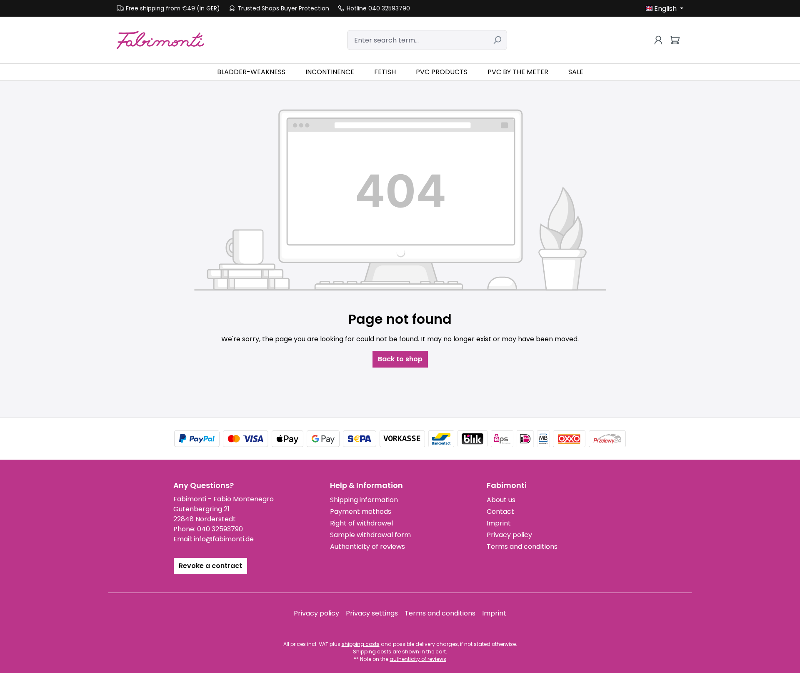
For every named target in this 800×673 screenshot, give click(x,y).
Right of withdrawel (361, 523)
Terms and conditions (522, 546)
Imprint (499, 523)
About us (501, 500)
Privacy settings (372, 613)
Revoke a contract (210, 565)
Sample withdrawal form (370, 535)
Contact (500, 511)
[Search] (497, 40)
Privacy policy (509, 535)
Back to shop (400, 359)
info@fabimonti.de (224, 539)
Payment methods (360, 511)
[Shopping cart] (675, 40)
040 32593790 (220, 529)
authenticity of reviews (418, 659)
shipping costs (361, 644)
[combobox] (417, 40)
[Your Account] (658, 40)
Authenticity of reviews (367, 546)
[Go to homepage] (160, 40)
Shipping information (364, 500)
